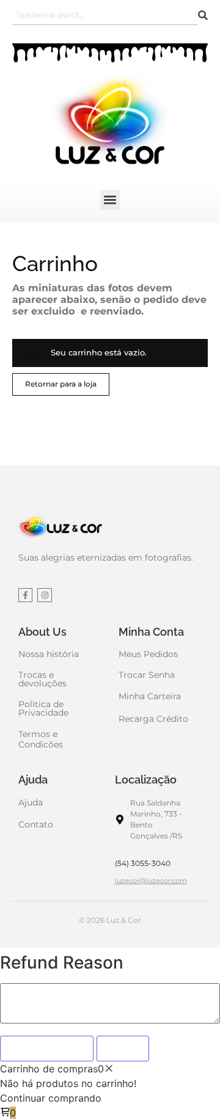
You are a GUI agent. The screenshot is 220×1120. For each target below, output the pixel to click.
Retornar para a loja (61, 383)
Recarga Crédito (153, 718)
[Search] (202, 15)
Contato (35, 824)
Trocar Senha (147, 674)
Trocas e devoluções (42, 679)
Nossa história (48, 654)
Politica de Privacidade (43, 708)
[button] (110, 200)
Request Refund (46, 1048)
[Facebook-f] (25, 595)
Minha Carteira (150, 696)
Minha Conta (151, 631)
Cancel (123, 1048)
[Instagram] (44, 595)
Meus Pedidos (148, 654)
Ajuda (30, 802)
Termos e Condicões (40, 739)
